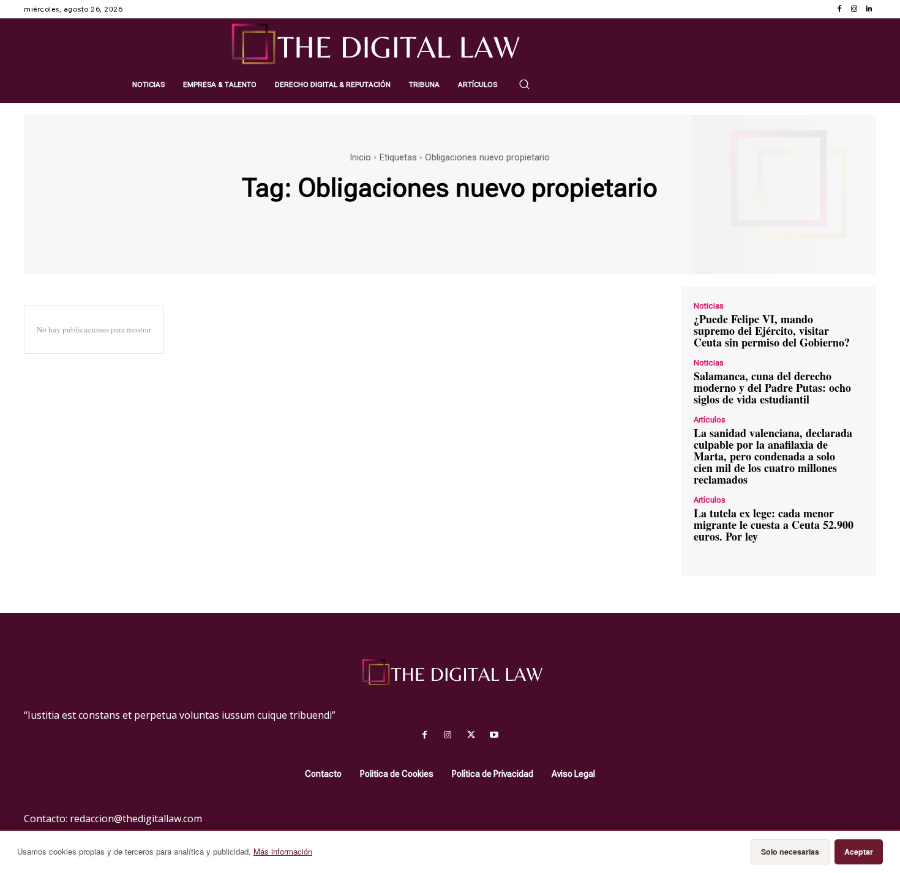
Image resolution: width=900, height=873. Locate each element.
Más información (282, 851)
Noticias (709, 306)
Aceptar (858, 851)
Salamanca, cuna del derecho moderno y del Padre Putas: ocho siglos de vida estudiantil (772, 387)
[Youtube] (494, 735)
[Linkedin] (868, 9)
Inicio (360, 157)
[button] (524, 83)
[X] (470, 735)
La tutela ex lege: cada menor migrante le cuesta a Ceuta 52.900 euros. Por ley (773, 524)
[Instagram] (854, 9)
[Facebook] (839, 9)
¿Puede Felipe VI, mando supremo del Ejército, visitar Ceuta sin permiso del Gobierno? (772, 330)
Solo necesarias (790, 851)
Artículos (710, 420)
